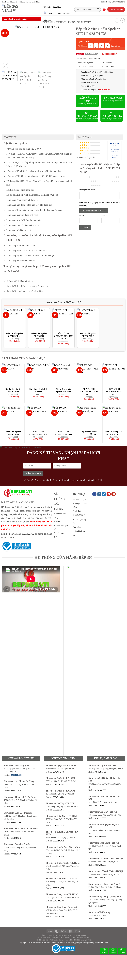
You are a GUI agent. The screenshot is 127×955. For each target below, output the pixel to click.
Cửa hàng (47, 20)
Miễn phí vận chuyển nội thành (93, 79)
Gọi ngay (104, 952)
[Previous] (6, 47)
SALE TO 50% (55, 13)
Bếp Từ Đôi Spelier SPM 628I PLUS (113, 433)
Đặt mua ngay (113, 98)
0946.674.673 (58, 772)
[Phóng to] (5, 65)
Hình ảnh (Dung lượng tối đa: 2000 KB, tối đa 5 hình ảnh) (99, 204)
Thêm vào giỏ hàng (87, 100)
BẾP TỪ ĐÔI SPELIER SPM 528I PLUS (63, 336)
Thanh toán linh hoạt (89, 82)
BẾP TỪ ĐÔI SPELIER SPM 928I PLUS (88, 392)
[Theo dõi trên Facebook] (94, 494)
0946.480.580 (58, 901)
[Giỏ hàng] (104, 9)
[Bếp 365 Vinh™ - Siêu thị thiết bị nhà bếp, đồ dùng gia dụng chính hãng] (20, 9)
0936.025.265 (100, 865)
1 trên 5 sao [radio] (83, 177)
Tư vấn (66, 13)
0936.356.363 (58, 784)
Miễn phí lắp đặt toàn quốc (92, 75)
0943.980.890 (100, 806)
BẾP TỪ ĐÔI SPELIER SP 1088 (63, 433)
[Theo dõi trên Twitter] (104, 494)
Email (104, 216)
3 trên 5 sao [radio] (85, 181)
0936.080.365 (28, 534)
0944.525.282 (100, 878)
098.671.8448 (58, 797)
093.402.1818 (16, 791)
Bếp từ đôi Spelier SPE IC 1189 (13, 433)
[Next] (67, 47)
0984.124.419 (16, 854)
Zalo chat (113, 952)
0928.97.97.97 (58, 888)
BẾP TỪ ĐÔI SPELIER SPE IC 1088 (114, 392)
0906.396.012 (58, 841)
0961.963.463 (16, 807)
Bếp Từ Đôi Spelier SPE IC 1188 (13, 390)
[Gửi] (98, 9)
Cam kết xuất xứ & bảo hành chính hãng (97, 72)
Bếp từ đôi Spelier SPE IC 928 (39, 334)
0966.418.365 (58, 916)
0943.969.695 (100, 852)
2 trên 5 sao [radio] (110, 177)
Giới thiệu (47, 7)
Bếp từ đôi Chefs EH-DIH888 (38, 390)
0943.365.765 (100, 772)
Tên (81, 216)
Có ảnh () (116, 144)
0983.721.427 (100, 919)
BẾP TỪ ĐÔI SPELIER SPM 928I (38, 433)
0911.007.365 (58, 825)
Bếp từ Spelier (84, 22)
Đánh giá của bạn (87, 190)
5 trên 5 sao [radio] (85, 186)
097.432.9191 (58, 872)
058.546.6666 (100, 837)
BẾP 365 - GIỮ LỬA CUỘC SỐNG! (113, 2)
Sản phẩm (57, 7)
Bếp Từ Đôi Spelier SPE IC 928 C (87, 334)
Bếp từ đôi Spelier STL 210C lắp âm (88, 433)
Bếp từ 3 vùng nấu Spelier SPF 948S (63, 390)
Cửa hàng (122, 952)
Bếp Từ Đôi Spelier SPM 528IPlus (14, 334)
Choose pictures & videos (94, 211)
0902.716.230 (58, 856)
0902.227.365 (58, 810)
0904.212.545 (16, 838)
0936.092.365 (100, 790)
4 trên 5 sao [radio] (106, 181)
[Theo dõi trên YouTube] (113, 494)
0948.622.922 (100, 890)
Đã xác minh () (115, 150)
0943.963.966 (100, 906)
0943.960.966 (16, 822)
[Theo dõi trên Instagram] (99, 494)
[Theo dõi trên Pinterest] (109, 494)
